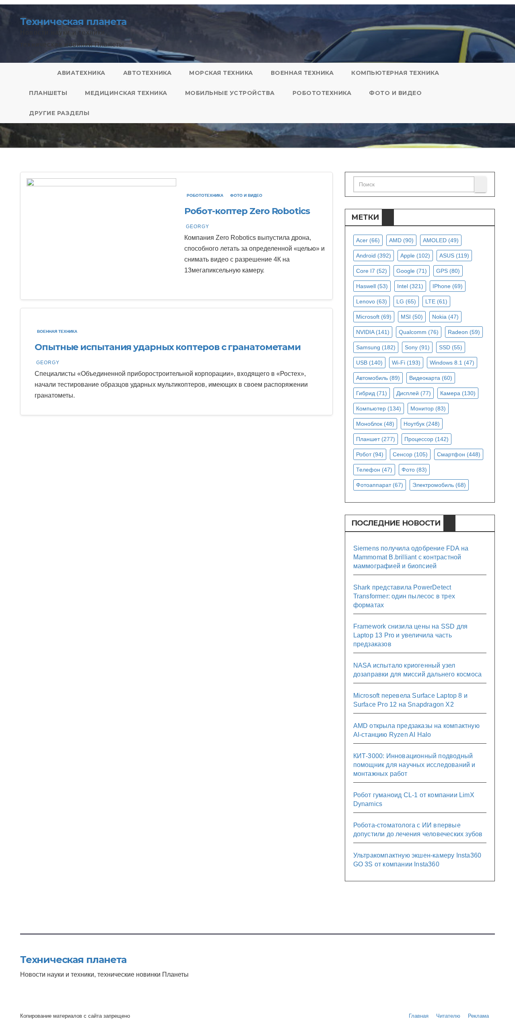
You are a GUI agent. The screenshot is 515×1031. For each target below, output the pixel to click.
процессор (426, 439)
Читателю (448, 1016)
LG (406, 301)
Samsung (376, 347)
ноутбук (422, 424)
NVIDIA (372, 332)
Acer (368, 240)
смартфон (458, 454)
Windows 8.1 (452, 362)
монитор (428, 408)
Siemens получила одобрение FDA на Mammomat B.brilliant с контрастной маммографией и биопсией (411, 557)
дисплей (413, 393)
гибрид (371, 393)
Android (373, 255)
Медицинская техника (126, 93)
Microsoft (373, 316)
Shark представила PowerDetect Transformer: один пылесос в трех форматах (404, 596)
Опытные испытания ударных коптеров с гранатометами (168, 347)
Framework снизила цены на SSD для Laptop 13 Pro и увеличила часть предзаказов (410, 635)
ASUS (454, 255)
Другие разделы (59, 113)
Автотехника (147, 72)
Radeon (464, 332)
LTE (436, 301)
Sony (417, 347)
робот (369, 454)
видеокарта (430, 378)
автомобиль (378, 378)
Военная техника (302, 72)
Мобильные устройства (230, 93)
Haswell (372, 286)
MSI (412, 316)
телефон (374, 469)
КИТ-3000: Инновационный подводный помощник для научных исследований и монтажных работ (414, 765)
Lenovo (371, 301)
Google (411, 271)
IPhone (448, 286)
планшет (375, 439)
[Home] (34, 73)
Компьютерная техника (395, 72)
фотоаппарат (379, 485)
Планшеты (48, 93)
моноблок (375, 424)
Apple (415, 255)
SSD (450, 347)
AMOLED (441, 240)
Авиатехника (81, 72)
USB (369, 362)
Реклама (478, 1016)
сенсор (410, 454)
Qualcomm (419, 332)
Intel (410, 286)
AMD (401, 240)
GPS (448, 271)
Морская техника (221, 72)
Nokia (445, 316)
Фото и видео (395, 93)
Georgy (197, 226)
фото (414, 469)
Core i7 (371, 271)
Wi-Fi (406, 362)
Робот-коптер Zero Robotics (246, 211)
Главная (418, 1016)
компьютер (378, 408)
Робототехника (322, 93)
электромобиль (439, 485)
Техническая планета (73, 21)
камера (458, 393)
